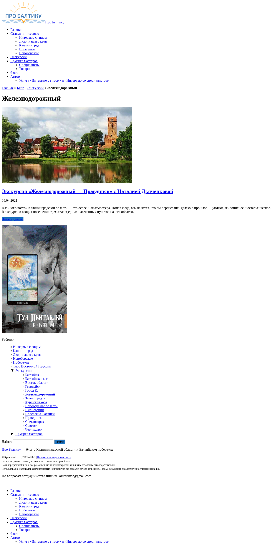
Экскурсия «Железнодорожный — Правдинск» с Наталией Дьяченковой (87, 191)
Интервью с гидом (27, 347)
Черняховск (33, 429)
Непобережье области (41, 406)
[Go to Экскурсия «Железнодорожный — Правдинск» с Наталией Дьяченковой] (67, 182)
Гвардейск (32, 386)
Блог (20, 88)
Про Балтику (54, 22)
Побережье (21, 362)
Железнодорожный (40, 394)
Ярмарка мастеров (29, 434)
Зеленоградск (35, 398)
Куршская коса (36, 402)
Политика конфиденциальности (54, 457)
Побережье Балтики (40, 414)
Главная (7, 88)
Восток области (36, 382)
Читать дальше (12, 219)
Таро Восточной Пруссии (32, 366)
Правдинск (33, 418)
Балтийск (32, 375)
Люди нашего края (27, 354)
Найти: (7, 441)
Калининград (23, 351)
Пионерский (34, 410)
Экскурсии (35, 88)
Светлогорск (34, 421)
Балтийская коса (37, 379)
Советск (31, 425)
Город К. (31, 390)
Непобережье (23, 358)
